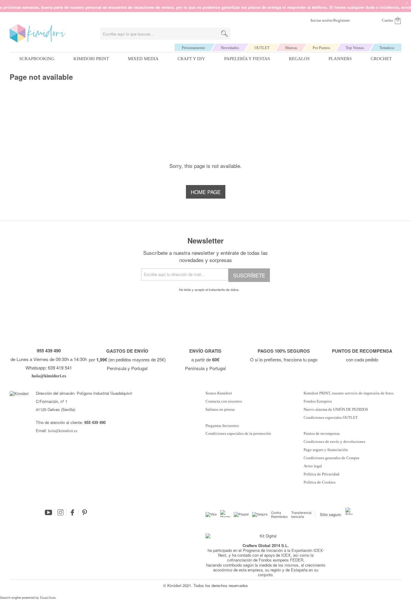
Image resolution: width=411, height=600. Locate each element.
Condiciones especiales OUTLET (331, 418)
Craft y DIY (191, 58)
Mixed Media (143, 58)
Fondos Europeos (318, 401)
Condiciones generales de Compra (331, 458)
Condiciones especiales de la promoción (239, 433)
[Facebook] (72, 512)
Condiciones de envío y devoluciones (334, 442)
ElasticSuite (48, 597)
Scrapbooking (36, 58)
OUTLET (262, 47)
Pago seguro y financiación (326, 450)
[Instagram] (60, 512)
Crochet (381, 58)
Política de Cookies (319, 482)
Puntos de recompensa (322, 433)
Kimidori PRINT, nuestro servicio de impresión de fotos (349, 393)
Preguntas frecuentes (222, 426)
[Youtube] (48, 512)
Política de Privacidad (321, 474)
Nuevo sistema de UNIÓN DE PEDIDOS (336, 409)
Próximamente (193, 47)
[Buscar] (224, 34)
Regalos (299, 58)
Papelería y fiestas (247, 58)
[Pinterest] (85, 512)
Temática (386, 47)
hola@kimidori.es (62, 430)
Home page (206, 192)
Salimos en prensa (220, 409)
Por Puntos (321, 47)
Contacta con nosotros (224, 401)
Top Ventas (355, 47)
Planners (340, 58)
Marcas (291, 47)
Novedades (230, 47)
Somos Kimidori (219, 393)
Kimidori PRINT (91, 58)
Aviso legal (313, 466)
